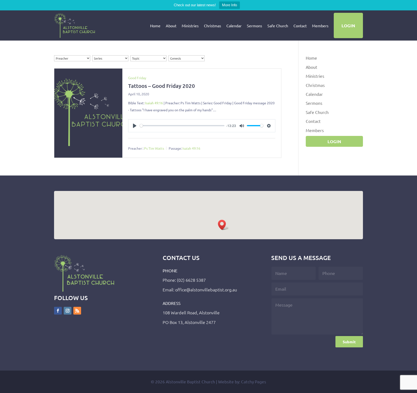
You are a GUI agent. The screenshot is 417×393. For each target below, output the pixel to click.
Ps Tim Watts (154, 148)
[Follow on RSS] (77, 311)
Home (155, 25)
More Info (229, 5)
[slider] (182, 125)
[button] (223, 225)
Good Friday (137, 78)
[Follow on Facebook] (58, 311)
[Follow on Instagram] (67, 311)
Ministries (190, 25)
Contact (300, 25)
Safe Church (277, 25)
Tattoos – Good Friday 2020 (161, 86)
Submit (349, 341)
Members (320, 25)
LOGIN (348, 25)
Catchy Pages (253, 381)
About (171, 25)
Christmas (212, 25)
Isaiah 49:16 (154, 103)
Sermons (254, 25)
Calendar (234, 25)
